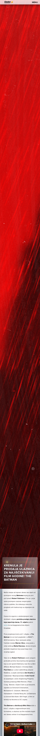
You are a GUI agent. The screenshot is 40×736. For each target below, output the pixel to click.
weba (6, 625)
